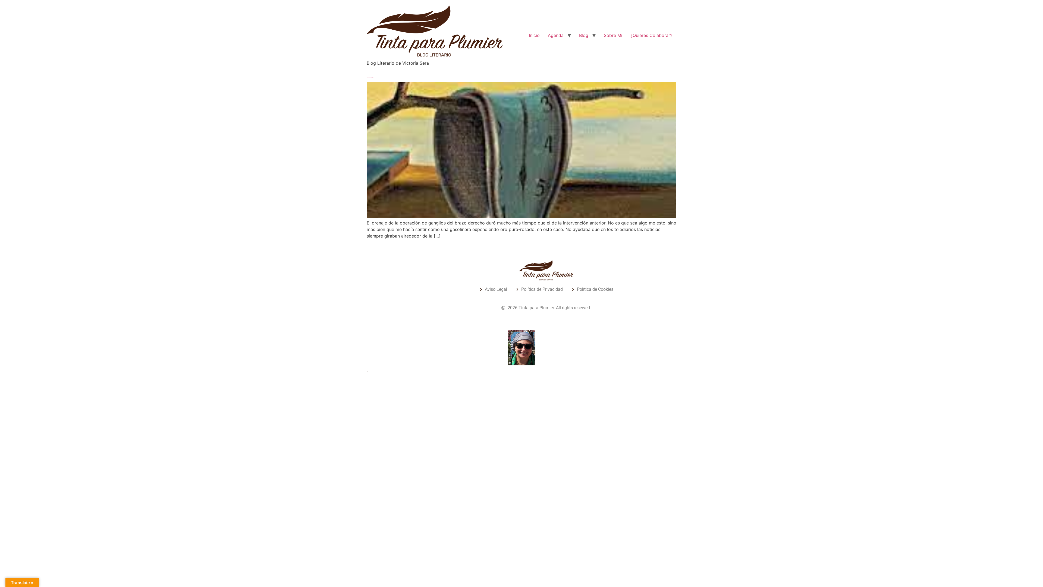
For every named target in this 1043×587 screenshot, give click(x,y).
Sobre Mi (613, 35)
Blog (583, 35)
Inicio (534, 35)
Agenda (556, 35)
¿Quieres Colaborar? (651, 35)
